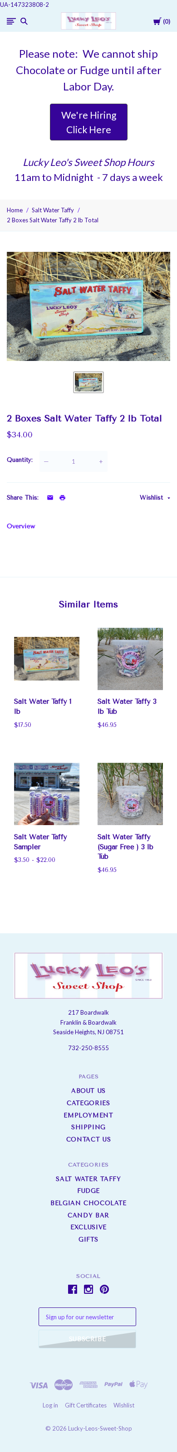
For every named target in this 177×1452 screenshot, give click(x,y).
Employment (88, 1115)
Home (15, 210)
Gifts (88, 1239)
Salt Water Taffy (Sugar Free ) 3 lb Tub (125, 847)
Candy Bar (88, 1215)
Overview (21, 526)
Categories (88, 1103)
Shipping (88, 1127)
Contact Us (88, 1139)
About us (88, 1090)
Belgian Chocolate (88, 1203)
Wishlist (152, 497)
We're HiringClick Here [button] (88, 122)
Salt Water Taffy (53, 210)
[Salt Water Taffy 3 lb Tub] (130, 658)
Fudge (88, 1190)
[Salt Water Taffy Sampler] (46, 794)
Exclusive (88, 1227)
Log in (50, 1405)
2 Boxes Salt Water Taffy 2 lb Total (52, 220)
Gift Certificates (86, 1405)
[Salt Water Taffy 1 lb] (46, 658)
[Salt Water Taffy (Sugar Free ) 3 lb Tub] (130, 794)
